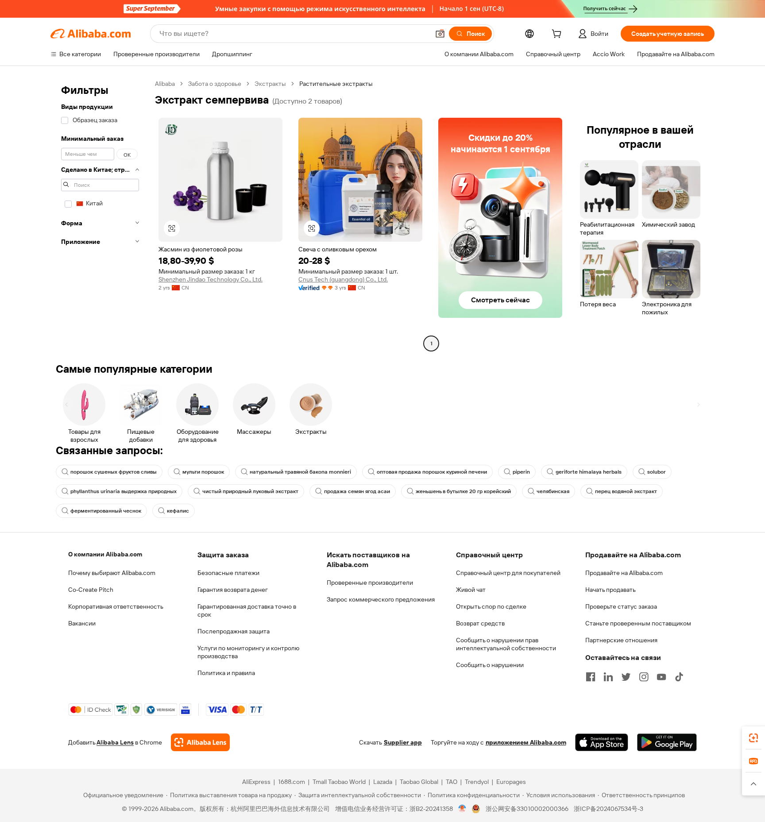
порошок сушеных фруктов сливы (113, 472)
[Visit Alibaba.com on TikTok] (679, 676)
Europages (511, 781)
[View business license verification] (462, 808)
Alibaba (165, 83)
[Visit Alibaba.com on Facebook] (590, 676)
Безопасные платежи (228, 572)
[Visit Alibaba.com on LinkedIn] (608, 676)
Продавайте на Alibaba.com (624, 572)
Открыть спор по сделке (491, 606)
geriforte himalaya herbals (589, 472)
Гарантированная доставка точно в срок (246, 610)
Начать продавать (610, 589)
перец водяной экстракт (626, 491)
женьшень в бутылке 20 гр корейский (463, 491)
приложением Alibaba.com (526, 742)
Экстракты (270, 83)
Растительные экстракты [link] (336, 83)
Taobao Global (419, 781)
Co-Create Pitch (90, 589)
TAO (451, 781)
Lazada (382, 781)
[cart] (558, 35)
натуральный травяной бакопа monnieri (300, 472)
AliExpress (256, 781)
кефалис (178, 511)
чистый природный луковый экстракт (250, 491)
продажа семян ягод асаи (357, 491)
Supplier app (403, 742)
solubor (656, 472)
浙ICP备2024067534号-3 (608, 808)
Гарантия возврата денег (232, 589)
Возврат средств (480, 623)
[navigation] (100, 214)
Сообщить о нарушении (490, 664)
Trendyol (477, 781)
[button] (440, 33)
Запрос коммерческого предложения (381, 599)
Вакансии (82, 623)
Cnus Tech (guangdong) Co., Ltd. (343, 279)
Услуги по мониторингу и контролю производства (248, 652)
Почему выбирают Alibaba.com (111, 572)
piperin (521, 472)
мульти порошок (203, 472)
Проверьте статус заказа (621, 606)
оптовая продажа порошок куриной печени (432, 472)
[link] (753, 737)
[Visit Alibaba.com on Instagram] (643, 676)
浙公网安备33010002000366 (527, 808)
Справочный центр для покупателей (508, 572)
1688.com (291, 781)
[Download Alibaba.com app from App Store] (601, 742)
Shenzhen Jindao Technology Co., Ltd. (210, 279)
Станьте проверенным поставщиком (638, 623)
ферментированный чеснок (105, 511)
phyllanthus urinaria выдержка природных (123, 491)
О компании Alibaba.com (105, 554)
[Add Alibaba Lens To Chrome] (200, 742)
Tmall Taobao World (339, 781)
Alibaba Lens (115, 742)
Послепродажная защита (233, 631)
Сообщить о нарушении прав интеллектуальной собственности (506, 644)
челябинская (553, 491)
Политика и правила (226, 672)
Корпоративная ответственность (115, 606)
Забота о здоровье (214, 83)
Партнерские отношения (621, 640)
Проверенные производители (370, 582)
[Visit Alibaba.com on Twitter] (626, 676)
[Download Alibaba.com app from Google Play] (667, 742)
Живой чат (471, 589)
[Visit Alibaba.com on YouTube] (661, 676)
